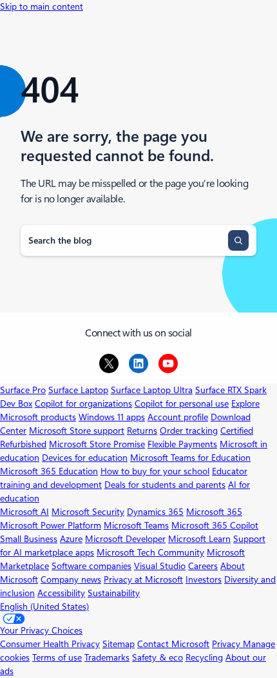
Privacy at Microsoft (143, 579)
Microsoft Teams (136, 525)
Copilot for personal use (182, 403)
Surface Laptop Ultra (152, 390)
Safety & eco (157, 657)
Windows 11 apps (112, 417)
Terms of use (57, 657)
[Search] (238, 240)
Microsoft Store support (76, 430)
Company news (71, 579)
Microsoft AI (24, 512)
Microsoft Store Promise (97, 444)
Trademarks (106, 657)
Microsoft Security (88, 512)
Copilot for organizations (83, 403)
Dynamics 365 (155, 512)
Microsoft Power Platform (50, 525)
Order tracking (189, 430)
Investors (204, 579)
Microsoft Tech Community (150, 552)
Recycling (204, 657)
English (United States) (44, 606)
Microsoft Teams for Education (190, 457)
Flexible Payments (182, 444)
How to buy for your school (154, 471)
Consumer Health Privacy (50, 644)
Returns (142, 430)
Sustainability (114, 593)
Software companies (91, 566)
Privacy (227, 644)
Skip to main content (41, 6)
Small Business (28, 539)
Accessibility (61, 593)
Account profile (178, 417)
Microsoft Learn (199, 539)
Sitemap (118, 644)
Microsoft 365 (214, 512)
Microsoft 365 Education (49, 471)
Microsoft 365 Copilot (214, 525)
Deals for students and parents (164, 484)
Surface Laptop (78, 390)
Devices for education (85, 457)
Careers (203, 566)
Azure (71, 539)
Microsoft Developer (125, 539)
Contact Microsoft (173, 644)
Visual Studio (160, 566)
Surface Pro (23, 390)
